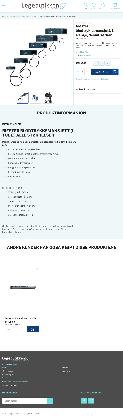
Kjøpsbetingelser (8, 375)
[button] (22, 98)
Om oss (5, 367)
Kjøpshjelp (65, 367)
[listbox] (102, 63)
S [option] (95, 63)
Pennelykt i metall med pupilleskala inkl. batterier (30, 318)
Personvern (66, 371)
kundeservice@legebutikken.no (19, 381)
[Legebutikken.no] (44, 6)
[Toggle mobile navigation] (3, 6)
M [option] (102, 63)
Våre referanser (8, 371)
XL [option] (108, 63)
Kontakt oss (6, 378)
